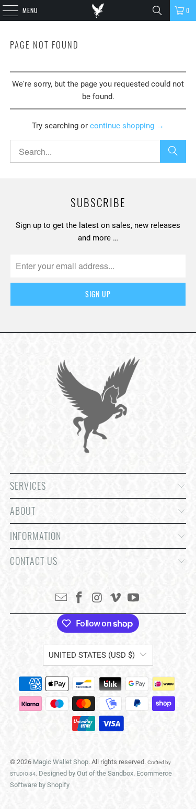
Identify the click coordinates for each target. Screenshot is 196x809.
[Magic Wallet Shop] (98, 10)
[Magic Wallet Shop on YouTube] (134, 598)
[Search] (157, 10)
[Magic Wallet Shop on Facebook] (79, 598)
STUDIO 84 (23, 774)
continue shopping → (127, 125)
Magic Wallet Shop (60, 762)
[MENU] (4, 10)
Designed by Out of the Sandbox (86, 773)
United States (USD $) (92, 655)
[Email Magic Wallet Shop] (61, 598)
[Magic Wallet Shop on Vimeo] (115, 598)
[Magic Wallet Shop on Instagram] (98, 598)
